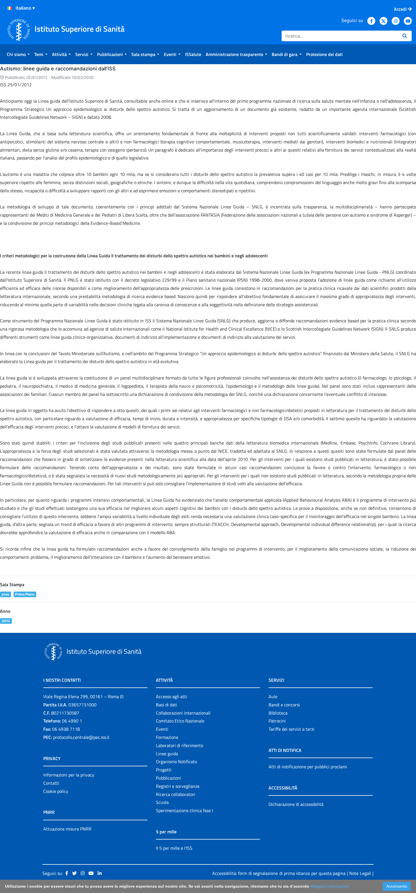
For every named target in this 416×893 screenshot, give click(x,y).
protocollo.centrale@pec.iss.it (81, 737)
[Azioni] (9, 8)
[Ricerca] (404, 35)
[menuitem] (18, 54)
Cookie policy (55, 791)
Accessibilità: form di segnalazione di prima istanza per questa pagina (279, 873)
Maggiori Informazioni (329, 886)
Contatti (51, 783)
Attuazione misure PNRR (67, 828)
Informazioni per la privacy (68, 774)
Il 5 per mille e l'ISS (174, 848)
